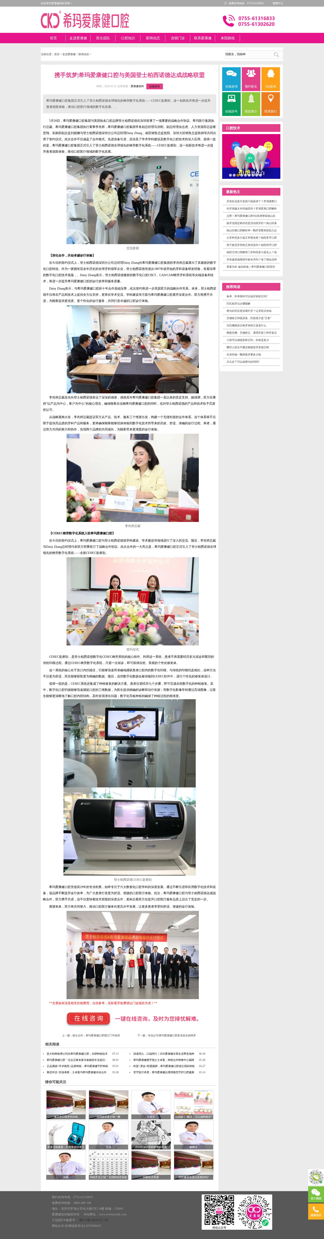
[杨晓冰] (194, 1134)
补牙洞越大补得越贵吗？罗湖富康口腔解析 (252, 208)
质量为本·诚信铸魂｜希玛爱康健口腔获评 (251, 266)
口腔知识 (128, 38)
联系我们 (270, 111)
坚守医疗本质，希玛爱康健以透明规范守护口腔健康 (163, 1072)
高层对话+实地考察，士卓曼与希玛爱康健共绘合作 (76, 1072)
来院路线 (228, 38)
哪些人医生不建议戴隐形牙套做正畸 (248, 347)
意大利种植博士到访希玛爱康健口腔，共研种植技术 (77, 1053)
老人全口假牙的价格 (66, 1116)
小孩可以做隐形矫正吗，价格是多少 (248, 340)
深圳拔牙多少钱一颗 (108, 1116)
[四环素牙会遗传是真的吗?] (194, 1164)
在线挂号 (231, 111)
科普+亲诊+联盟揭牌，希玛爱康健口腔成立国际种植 (164, 1066)
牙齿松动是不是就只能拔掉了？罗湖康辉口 (252, 201)
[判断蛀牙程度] (151, 1164)
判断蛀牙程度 (151, 1177)
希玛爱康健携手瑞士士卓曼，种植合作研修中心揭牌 (163, 1059)
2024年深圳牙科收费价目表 (151, 1147)
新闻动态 (153, 38)
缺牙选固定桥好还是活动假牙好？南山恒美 (252, 223)
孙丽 (66, 1177)
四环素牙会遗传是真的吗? (194, 1177)
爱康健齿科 (137, 86)
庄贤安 (151, 1116)
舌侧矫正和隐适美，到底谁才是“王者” (249, 318)
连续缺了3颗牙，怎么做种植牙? (193, 1116)
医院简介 (251, 111)
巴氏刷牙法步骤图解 (238, 303)
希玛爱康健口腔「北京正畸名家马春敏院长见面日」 (77, 1059)
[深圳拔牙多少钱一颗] (108, 1104)
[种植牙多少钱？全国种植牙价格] (108, 1164)
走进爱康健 (78, 38)
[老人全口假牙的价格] (66, 1104)
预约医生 (251, 86)
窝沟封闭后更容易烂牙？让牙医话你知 (249, 310)
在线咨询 (154, 86)
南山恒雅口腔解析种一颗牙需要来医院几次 (252, 230)
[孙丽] (66, 1164)
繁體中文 (278, 3)
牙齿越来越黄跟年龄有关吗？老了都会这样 (252, 259)
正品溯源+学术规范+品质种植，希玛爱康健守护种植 (77, 1066)
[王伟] (108, 1134)
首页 (53, 38)
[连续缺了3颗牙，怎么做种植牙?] (194, 1104)
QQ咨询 (270, 86)
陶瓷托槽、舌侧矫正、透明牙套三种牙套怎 (252, 332)
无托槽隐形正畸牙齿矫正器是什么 (246, 325)
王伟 (108, 1147)
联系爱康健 (203, 38)
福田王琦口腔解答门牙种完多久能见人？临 (252, 252)
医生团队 (103, 38)
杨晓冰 (193, 1147)
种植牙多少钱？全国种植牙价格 (108, 1177)
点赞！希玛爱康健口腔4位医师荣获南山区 (251, 215)
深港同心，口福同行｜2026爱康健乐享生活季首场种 (163, 1053)
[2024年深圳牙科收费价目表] (151, 1134)
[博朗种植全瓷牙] (251, 156)
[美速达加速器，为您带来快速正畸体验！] (66, 1134)
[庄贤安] (151, 1104)
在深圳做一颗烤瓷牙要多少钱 (244, 354)
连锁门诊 (178, 38)
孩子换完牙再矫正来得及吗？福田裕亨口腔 (252, 245)
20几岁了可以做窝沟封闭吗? (243, 361)
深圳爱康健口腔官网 (85, 19)
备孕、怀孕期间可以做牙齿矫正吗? (247, 296)
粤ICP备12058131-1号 (93, 1220)
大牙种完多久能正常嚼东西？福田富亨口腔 (252, 237)
